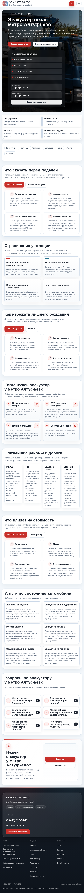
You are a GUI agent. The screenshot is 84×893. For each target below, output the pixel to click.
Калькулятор (36, 535)
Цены (32, 854)
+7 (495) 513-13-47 (20, 87)
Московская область (38, 850)
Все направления (37, 876)
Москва (33, 845)
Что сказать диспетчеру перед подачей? (60, 724)
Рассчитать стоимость (45, 44)
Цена (60, 148)
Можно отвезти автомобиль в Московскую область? (20, 725)
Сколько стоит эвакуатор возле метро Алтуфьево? (22, 712)
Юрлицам (61, 854)
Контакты (32, 329)
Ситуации (49, 148)
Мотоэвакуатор (9, 854)
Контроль (36, 148)
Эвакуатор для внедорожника (9, 850)
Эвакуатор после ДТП (11, 859)
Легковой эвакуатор (11, 845)
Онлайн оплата (63, 863)
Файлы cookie (54, 888)
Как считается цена (36, 185)
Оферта (5, 888)
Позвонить (60, 759)
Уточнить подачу (14, 185)
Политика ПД (31, 888)
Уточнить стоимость (16, 535)
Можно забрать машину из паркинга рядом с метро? (61, 712)
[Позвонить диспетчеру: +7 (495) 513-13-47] (71, 3)
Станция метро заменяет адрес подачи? (58, 700)
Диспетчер (10, 148)
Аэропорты (34, 863)
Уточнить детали (14, 329)
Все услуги (7, 867)
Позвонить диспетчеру (36, 102)
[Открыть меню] (78, 3)
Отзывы (60, 850)
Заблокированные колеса (13, 863)
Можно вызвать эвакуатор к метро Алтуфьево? (22, 700)
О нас (59, 845)
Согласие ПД (42, 888)
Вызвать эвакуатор (19, 44)
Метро (20, 14)
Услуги (69, 148)
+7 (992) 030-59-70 (20, 95)
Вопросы (10, 154)
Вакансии (60, 859)
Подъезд (24, 148)
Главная (13, 14)
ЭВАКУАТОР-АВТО (18, 797)
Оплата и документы (17, 888)
